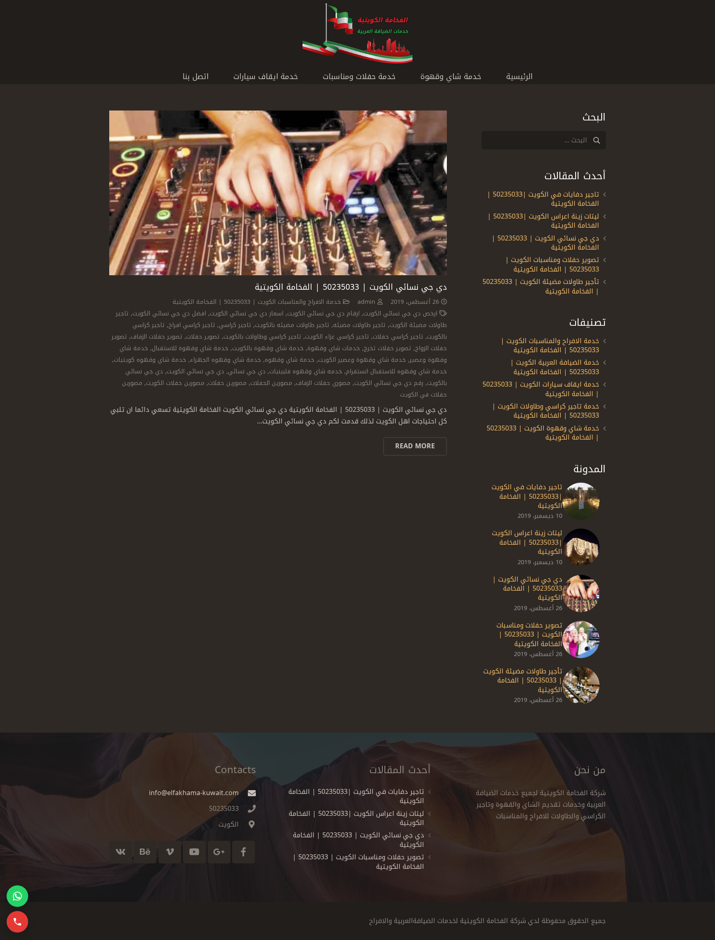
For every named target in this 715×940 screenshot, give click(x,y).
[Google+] (219, 852)
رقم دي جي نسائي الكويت (388, 383)
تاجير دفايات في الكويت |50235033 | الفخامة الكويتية (543, 199)
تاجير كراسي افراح (191, 325)
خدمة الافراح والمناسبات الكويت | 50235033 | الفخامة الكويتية (257, 302)
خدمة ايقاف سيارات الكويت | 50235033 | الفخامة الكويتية (540, 389)
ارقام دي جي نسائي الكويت (323, 313)
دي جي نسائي (247, 371)
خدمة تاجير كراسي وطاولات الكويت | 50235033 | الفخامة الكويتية (545, 411)
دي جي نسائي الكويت (195, 371)
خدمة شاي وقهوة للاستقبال (190, 348)
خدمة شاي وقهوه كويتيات (150, 359)
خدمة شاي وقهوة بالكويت (268, 348)
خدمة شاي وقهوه (289, 359)
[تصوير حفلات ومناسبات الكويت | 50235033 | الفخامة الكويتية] (581, 639)
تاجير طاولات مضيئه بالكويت (292, 325)
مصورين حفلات (227, 383)
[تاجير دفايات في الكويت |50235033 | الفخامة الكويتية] (581, 501)
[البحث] (596, 140)
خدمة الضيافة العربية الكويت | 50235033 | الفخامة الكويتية (554, 367)
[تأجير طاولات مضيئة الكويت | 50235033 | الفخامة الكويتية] (581, 685)
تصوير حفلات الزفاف (156, 336)
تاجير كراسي (235, 325)
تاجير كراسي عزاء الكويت (337, 336)
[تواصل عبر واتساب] (17, 896)
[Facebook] (243, 852)
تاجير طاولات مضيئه (359, 325)
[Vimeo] (169, 852)
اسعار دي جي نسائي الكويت (246, 313)
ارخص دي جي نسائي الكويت (400, 313)
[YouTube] (194, 852)
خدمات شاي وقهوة (333, 348)
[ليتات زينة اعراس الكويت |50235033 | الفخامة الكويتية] (581, 547)
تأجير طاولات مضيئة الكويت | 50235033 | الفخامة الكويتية (540, 286)
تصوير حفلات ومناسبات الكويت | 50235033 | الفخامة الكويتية (552, 264)
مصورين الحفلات (271, 383)
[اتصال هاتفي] (17, 922)
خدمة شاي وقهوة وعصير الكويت (362, 359)
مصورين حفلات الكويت (175, 383)
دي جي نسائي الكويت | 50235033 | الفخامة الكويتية (351, 287)
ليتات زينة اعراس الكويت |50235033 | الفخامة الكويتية (543, 221)
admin (366, 302)
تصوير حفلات (203, 336)
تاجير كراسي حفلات (398, 336)
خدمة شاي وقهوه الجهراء (225, 359)
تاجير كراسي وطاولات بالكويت (262, 336)
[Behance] (145, 852)
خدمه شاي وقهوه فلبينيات (305, 371)
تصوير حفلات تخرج (387, 348)
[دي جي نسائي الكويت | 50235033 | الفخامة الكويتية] (278, 193)
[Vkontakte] (120, 852)
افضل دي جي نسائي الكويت (169, 313)
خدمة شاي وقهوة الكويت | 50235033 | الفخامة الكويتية (543, 433)
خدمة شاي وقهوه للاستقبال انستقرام (396, 371)
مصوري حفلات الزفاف (323, 383)
